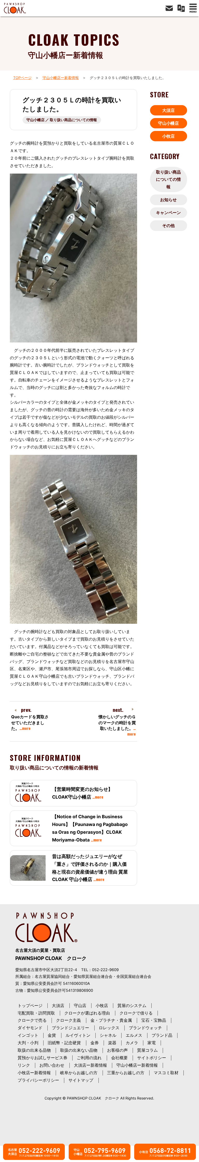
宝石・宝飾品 (153, 1020)
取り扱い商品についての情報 (168, 179)
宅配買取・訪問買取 (36, 1013)
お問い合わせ (51, 1065)
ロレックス (109, 1027)
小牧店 (168, 136)
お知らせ (168, 199)
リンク (24, 1065)
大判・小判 (28, 1042)
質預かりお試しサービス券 (42, 1057)
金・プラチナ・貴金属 (111, 1020)
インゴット (28, 1035)
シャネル (108, 1035)
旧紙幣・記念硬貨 (64, 1042)
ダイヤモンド (30, 1027)
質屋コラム (147, 1050)
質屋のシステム (131, 1005)
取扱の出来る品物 (34, 1050)
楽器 (112, 1042)
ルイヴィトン (78, 1035)
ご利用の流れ (89, 1057)
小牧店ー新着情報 (34, 1072)
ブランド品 (162, 1035)
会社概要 (119, 1057)
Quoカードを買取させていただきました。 (30, 722)
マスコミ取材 (166, 1072)
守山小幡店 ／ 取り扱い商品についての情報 (61, 120)
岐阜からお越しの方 (78, 1072)
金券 (94, 1042)
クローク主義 (68, 1020)
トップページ (30, 1005)
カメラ (132, 1042)
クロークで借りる (136, 1013)
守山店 (80, 1005)
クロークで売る (32, 1020)
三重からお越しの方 (125, 1072)
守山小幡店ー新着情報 (60, 77)
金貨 (52, 1035)
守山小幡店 (168, 123)
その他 (168, 225)
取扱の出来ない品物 (78, 1050)
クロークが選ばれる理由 (87, 1013)
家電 (151, 1042)
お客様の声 (117, 1050)
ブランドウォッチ (145, 1027)
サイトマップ (80, 1080)
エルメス (134, 1035)
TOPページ (22, 77)
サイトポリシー (151, 1057)
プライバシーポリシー (38, 1080)
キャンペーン (168, 212)
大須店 (168, 110)
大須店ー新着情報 (90, 1065)
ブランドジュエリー (70, 1027)
